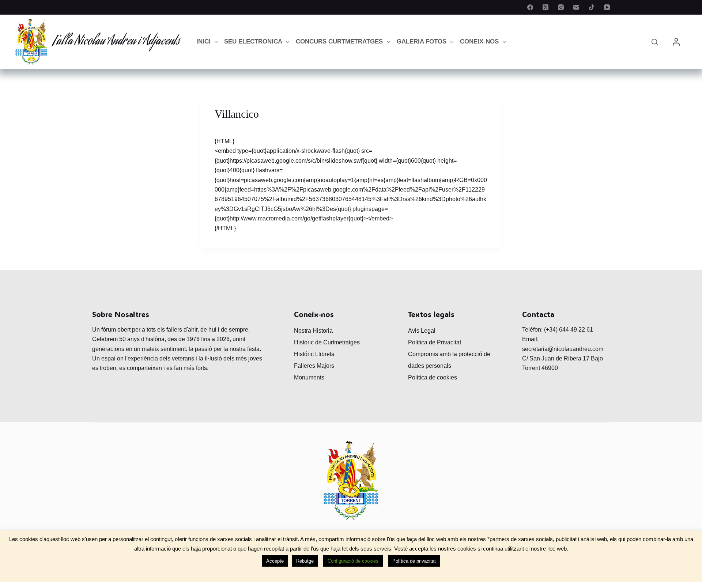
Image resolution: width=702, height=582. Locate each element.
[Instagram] (561, 7)
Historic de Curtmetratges (327, 342)
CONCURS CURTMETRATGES (339, 41)
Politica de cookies (432, 377)
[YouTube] (607, 7)
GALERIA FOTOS (421, 41)
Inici (203, 41)
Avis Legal (421, 331)
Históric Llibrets (314, 354)
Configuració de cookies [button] (353, 561)
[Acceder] (676, 42)
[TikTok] (592, 7)
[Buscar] (655, 42)
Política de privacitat (414, 561)
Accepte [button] (275, 561)
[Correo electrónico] (576, 7)
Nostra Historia (313, 331)
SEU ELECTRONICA (253, 41)
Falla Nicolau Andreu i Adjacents (116, 42)
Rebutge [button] (305, 561)
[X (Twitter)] (545, 7)
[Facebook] (530, 7)
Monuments (309, 377)
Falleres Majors (314, 366)
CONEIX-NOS (479, 41)
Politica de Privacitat (434, 342)
